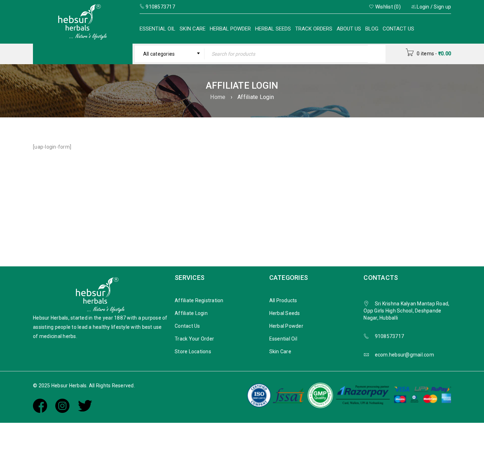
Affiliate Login (191, 313)
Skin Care (193, 29)
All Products (283, 300)
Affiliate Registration (199, 300)
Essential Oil (157, 29)
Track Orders (313, 29)
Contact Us (398, 29)
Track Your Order (194, 339)
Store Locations (193, 351)
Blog (371, 29)
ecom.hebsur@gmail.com (404, 355)
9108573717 (389, 336)
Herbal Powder (230, 29)
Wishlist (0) (387, 7)
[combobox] (169, 54)
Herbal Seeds (273, 29)
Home (217, 97)
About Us (349, 29)
